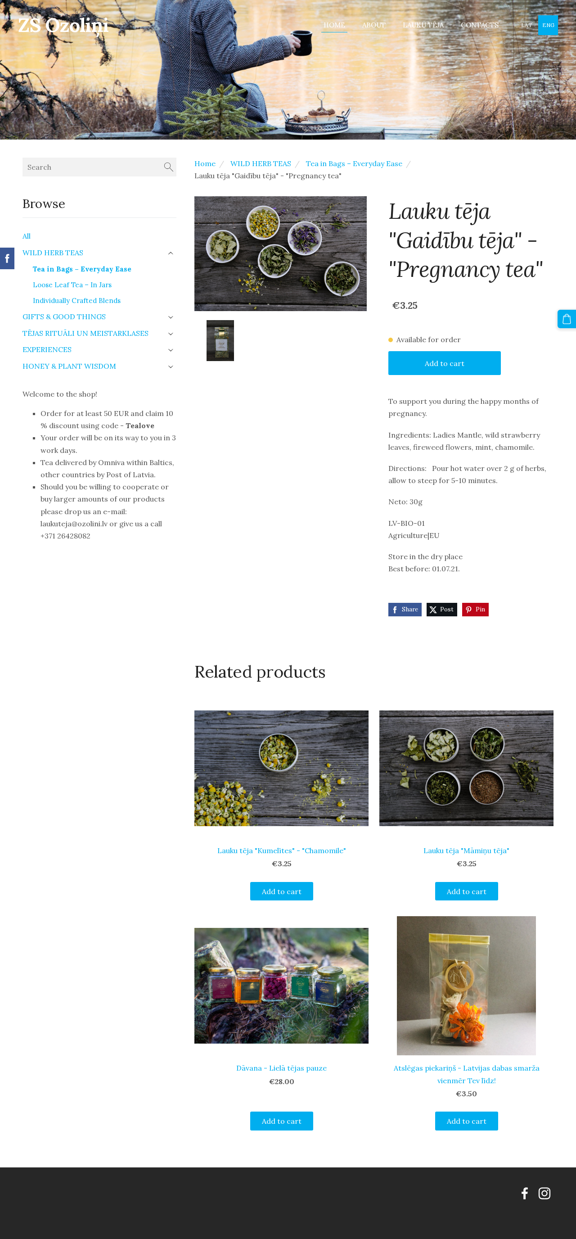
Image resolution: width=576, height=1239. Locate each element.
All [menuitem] (26, 235)
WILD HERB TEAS (260, 163)
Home (205, 163)
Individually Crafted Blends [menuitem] (77, 300)
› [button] (171, 253)
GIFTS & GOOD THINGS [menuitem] (64, 316)
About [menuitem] (374, 25)
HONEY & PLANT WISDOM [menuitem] (69, 366)
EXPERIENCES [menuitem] (47, 349)
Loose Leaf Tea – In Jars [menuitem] (72, 284)
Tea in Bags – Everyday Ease (354, 163)
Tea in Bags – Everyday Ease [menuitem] (82, 269)
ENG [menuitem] (548, 25)
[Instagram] (545, 1193)
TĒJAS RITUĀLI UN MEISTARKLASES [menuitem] (85, 333)
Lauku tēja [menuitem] (423, 25)
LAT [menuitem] (526, 25)
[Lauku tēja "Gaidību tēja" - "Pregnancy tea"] (220, 340)
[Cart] (567, 319)
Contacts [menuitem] (480, 25)
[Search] (169, 167)
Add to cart (444, 363)
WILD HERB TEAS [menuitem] (52, 252)
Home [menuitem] (334, 25)
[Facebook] (525, 1193)
